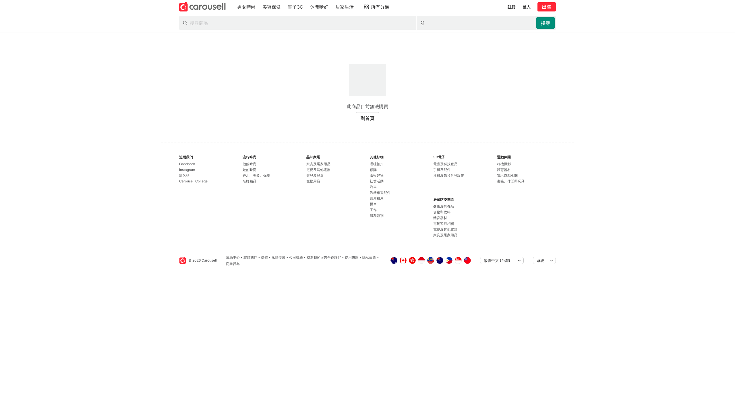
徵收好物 (377, 175)
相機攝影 (504, 164)
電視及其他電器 (318, 169)
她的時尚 (249, 169)
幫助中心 (233, 257)
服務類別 (377, 215)
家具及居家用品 (318, 164)
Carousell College (193, 181)
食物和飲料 (441, 212)
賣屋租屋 (377, 198)
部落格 (184, 175)
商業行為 (233, 264)
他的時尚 (249, 164)
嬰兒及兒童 (315, 175)
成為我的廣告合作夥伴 (324, 257)
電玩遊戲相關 (443, 223)
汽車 (373, 187)
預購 (373, 169)
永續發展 (278, 257)
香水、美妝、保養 (256, 175)
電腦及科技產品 (445, 164)
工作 (373, 210)
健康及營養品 (443, 206)
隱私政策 (369, 257)
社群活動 (377, 181)
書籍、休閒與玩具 (511, 181)
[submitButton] (545, 23)
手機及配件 (441, 169)
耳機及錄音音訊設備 (448, 175)
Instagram (187, 169)
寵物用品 (313, 181)
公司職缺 (296, 257)
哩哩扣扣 (377, 164)
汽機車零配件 (380, 192)
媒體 (264, 257)
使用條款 (352, 257)
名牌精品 (249, 181)
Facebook (187, 164)
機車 (373, 204)
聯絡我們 (250, 257)
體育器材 (440, 218)
